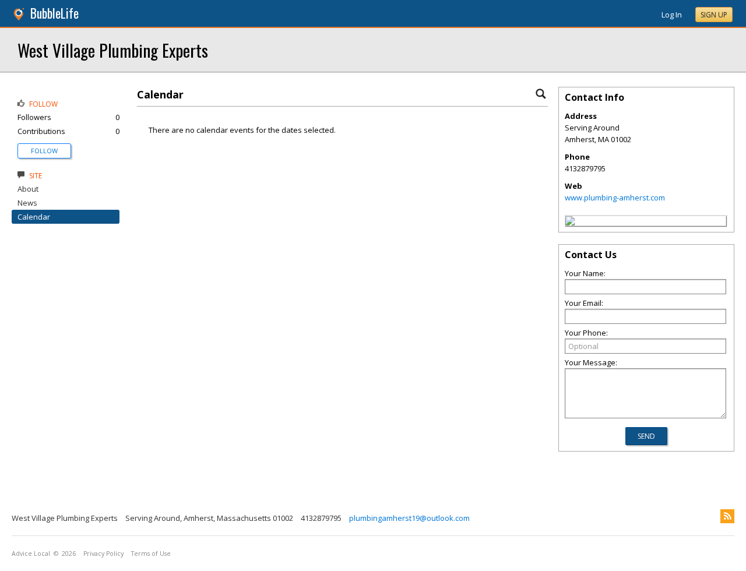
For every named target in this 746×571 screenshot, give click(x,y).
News (27, 203)
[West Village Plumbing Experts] (570, 222)
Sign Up (714, 15)
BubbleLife (54, 13)
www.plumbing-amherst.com (615, 197)
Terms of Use (151, 553)
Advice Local (31, 553)
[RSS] (727, 516)
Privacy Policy (103, 553)
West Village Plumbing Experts (112, 49)
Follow (44, 150)
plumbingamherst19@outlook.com (409, 518)
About (27, 189)
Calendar (33, 217)
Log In (671, 14)
